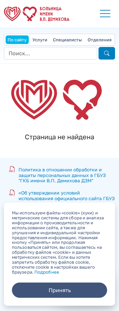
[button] (105, 14)
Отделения (99, 39)
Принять (60, 290)
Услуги (39, 39)
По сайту (17, 39)
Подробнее (46, 272)
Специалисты (67, 39)
